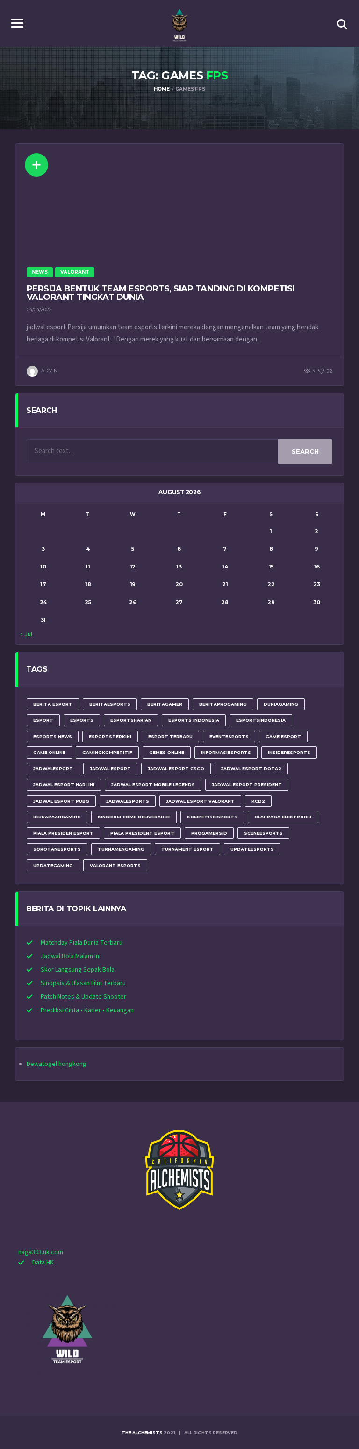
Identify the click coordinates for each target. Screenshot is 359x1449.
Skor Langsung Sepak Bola (78, 969)
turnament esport (187, 849)
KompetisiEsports (212, 816)
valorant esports (115, 865)
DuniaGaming (281, 704)
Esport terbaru (170, 736)
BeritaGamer (164, 704)
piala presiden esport (63, 833)
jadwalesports (127, 800)
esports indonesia (193, 720)
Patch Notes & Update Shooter (83, 997)
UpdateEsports (252, 849)
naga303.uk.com (40, 1252)
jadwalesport (53, 768)
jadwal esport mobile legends (153, 784)
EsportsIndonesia (261, 720)
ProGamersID (209, 833)
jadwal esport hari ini (63, 784)
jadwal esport (110, 768)
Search (305, 451)
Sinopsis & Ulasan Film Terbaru (83, 983)
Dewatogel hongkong (56, 1064)
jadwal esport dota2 (251, 768)
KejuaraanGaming (57, 816)
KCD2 (258, 800)
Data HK (43, 1262)
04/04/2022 (39, 309)
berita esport (52, 704)
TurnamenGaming (121, 849)
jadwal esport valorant (200, 800)
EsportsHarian (130, 720)
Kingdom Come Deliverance (134, 816)
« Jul (26, 634)
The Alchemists (142, 1432)
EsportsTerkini (110, 736)
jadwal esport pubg (61, 800)
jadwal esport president (247, 784)
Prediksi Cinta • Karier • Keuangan (87, 1010)
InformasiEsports (226, 752)
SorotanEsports (57, 849)
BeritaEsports (109, 704)
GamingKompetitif (107, 752)
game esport (283, 736)
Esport (43, 720)
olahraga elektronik (283, 816)
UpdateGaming (53, 865)
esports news (52, 736)
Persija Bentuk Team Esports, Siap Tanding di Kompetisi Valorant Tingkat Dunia (160, 293)
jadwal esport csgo (176, 768)
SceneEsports (263, 833)
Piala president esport (142, 833)
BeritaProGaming (223, 704)
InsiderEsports (289, 752)
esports (81, 720)
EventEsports (229, 736)
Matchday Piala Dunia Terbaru (81, 942)
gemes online (166, 752)
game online (49, 752)
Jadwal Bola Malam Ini (71, 956)
